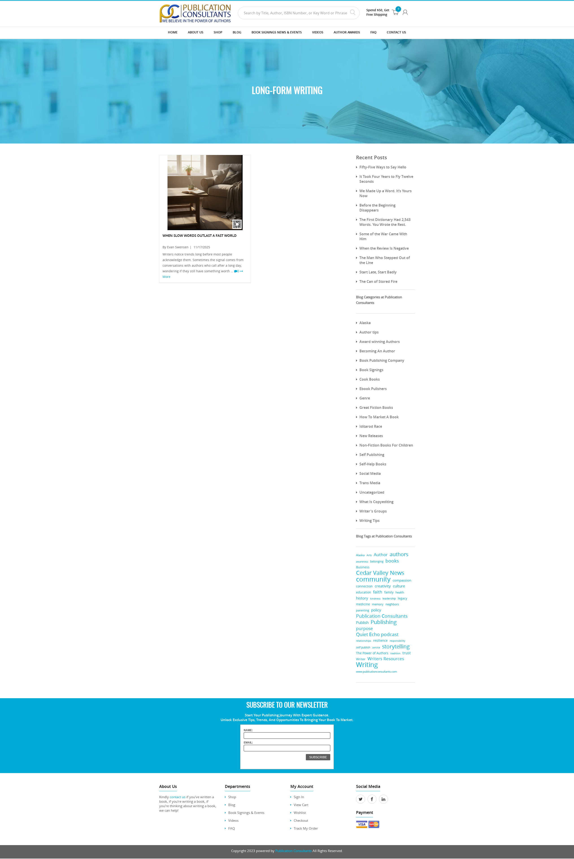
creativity (383, 586)
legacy (402, 598)
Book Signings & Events (246, 812)
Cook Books (369, 379)
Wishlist (300, 812)
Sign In (299, 797)
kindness (375, 598)
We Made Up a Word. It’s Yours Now (385, 193)
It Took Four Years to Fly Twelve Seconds (386, 179)
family (389, 592)
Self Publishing (371, 454)
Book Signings (371, 369)
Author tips (369, 332)
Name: (248, 730)
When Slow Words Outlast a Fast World (200, 235)
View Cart (301, 804)
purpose (364, 628)
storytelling (396, 646)
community (373, 579)
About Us (195, 32)
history (362, 598)
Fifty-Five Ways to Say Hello (382, 167)
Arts (369, 555)
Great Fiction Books (376, 407)
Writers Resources (385, 659)
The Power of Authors (372, 653)
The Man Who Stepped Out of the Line (384, 260)
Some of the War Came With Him (383, 236)
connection (364, 586)
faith (377, 592)
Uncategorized (371, 492)
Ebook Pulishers (373, 388)
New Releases (371, 435)
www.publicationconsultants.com (376, 672)
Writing (367, 664)
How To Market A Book (379, 416)
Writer (360, 659)
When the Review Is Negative (384, 248)
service (376, 647)
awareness (362, 561)
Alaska (365, 322)
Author (381, 555)
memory (377, 604)
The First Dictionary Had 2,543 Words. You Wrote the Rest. (385, 222)
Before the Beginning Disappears (377, 208)
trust (406, 652)
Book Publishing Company (381, 360)
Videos (233, 820)
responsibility (397, 640)
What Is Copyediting (376, 501)
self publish (363, 647)
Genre (364, 398)
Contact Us (396, 32)
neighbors (392, 604)
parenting (362, 610)
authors (399, 554)
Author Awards (347, 32)
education (363, 592)
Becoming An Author (377, 351)
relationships (363, 640)
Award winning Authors (379, 341)
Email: (248, 742)
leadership (389, 598)
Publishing (384, 622)
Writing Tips (369, 520)
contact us (177, 797)
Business (363, 567)
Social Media (370, 473)
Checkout (301, 820)
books (392, 561)
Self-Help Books (372, 464)
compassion (402, 580)
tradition (395, 653)
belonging (376, 561)
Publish (362, 622)
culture (399, 586)
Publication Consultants (382, 616)
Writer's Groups (373, 511)
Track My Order (306, 828)
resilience (380, 640)
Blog (237, 32)
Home (173, 32)
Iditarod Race (370, 426)
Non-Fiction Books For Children (386, 445)
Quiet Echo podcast (377, 634)
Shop (218, 32)
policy (376, 610)
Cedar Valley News (380, 573)
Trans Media (369, 482)
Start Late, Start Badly (378, 272)
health (400, 592)
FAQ (373, 32)
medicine (363, 604)
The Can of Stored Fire (378, 281)
